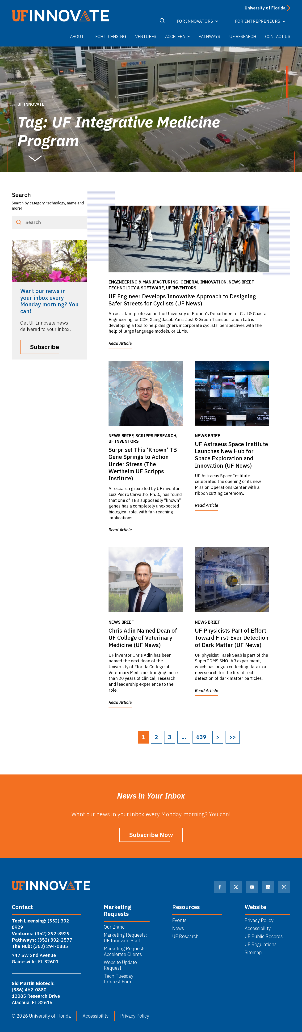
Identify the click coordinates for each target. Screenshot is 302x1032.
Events (179, 920)
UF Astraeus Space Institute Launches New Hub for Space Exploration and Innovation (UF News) (231, 454)
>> (232, 737)
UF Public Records (264, 936)
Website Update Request (120, 965)
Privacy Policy (259, 920)
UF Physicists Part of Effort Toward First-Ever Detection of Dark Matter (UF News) (231, 637)
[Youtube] (252, 887)
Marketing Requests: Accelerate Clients (125, 951)
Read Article (120, 343)
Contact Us (277, 36)
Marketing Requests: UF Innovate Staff (126, 937)
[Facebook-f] (220, 887)
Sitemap (253, 952)
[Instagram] (284, 887)
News (178, 928)
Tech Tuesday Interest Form (119, 979)
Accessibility (258, 928)
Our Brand (114, 927)
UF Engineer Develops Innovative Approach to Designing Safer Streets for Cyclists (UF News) (182, 299)
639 (201, 737)
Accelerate (177, 36)
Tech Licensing (109, 36)
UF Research (242, 36)
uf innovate (31, 104)
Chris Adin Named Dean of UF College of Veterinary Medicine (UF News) (143, 637)
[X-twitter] (236, 887)
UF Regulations (261, 944)
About (77, 36)
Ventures (145, 36)
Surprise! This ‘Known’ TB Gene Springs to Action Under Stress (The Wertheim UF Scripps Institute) (143, 464)
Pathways (209, 36)
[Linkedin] (268, 887)
